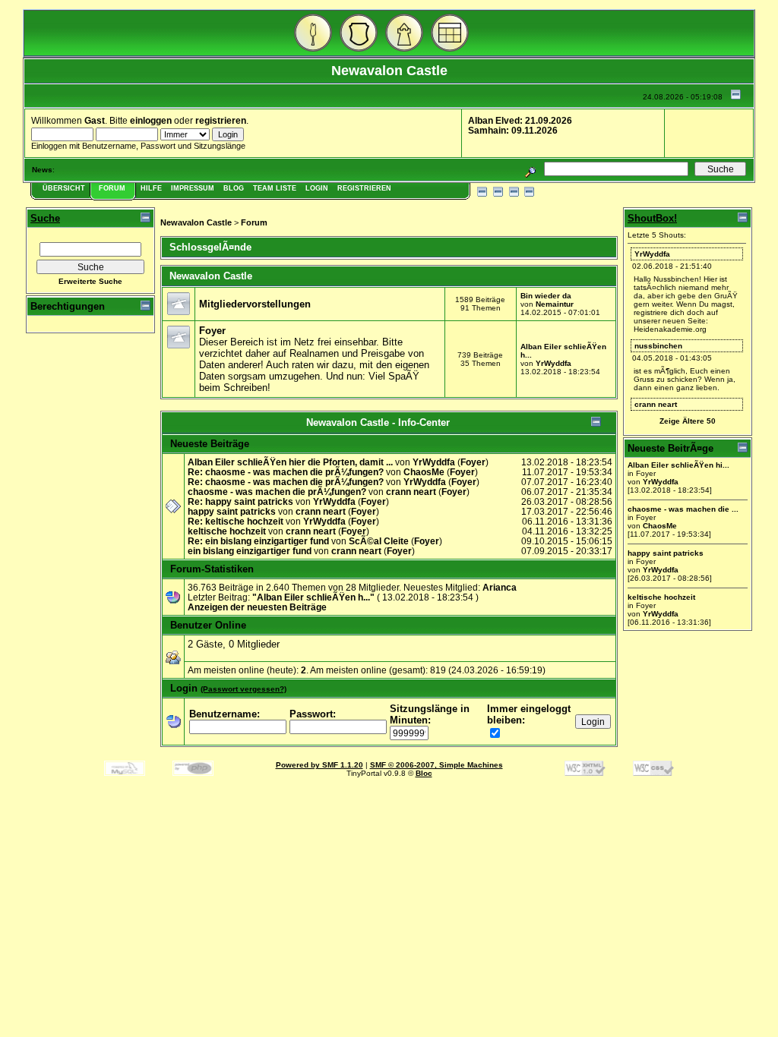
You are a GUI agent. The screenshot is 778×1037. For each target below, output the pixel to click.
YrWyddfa (553, 363)
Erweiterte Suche (90, 281)
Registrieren (364, 188)
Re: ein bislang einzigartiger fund (258, 541)
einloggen (151, 120)
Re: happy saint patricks (240, 501)
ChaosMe (423, 472)
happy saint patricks (232, 511)
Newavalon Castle (196, 222)
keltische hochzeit (227, 531)
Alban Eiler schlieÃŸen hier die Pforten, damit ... (290, 462)
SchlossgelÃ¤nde (210, 247)
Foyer (212, 330)
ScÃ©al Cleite (379, 541)
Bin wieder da (545, 296)
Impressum (192, 188)
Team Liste (274, 188)
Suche (45, 218)
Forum (112, 188)
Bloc (424, 773)
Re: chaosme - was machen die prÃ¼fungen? (286, 472)
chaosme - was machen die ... (683, 509)
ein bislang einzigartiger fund (250, 551)
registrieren (220, 120)
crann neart (411, 491)
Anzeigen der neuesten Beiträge (257, 607)
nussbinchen (658, 346)
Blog (233, 188)
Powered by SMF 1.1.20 (319, 765)
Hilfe (151, 188)
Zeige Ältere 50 (687, 421)
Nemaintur (555, 304)
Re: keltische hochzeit (235, 521)
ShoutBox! (652, 218)
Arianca (499, 587)
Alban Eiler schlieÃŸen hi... (678, 465)
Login (316, 188)
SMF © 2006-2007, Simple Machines (436, 765)
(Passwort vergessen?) (243, 689)
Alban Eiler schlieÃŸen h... (313, 597)
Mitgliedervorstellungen (255, 304)
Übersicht (64, 188)
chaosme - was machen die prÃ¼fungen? (277, 491)
